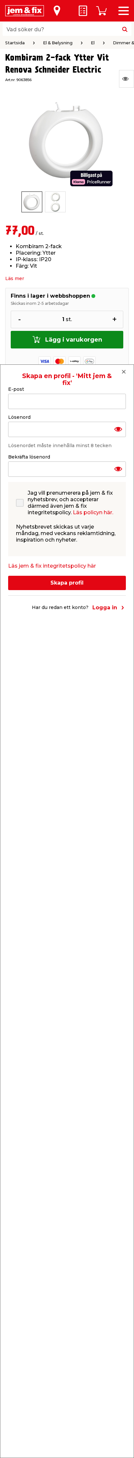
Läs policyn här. (93, 512)
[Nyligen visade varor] (126, 79)
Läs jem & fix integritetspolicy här (52, 566)
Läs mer (14, 278)
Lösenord (19, 417)
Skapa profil (67, 583)
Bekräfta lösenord (29, 457)
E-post (16, 389)
